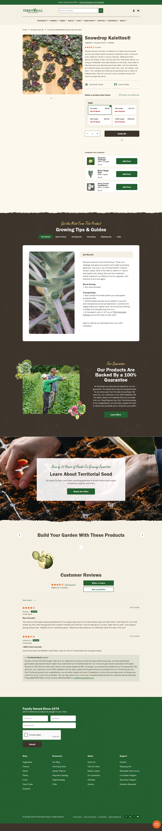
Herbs (25, 771)
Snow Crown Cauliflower (103, 184)
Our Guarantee (94, 775)
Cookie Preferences (114, 817)
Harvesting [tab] (91, 237)
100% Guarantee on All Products (91, 2)
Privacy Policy (77, 817)
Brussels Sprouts (37, 29)
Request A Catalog (60, 775)
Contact (123, 762)
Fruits (25, 779)
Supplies (26, 788)
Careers (91, 784)
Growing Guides (59, 766)
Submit (32, 744)
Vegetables (27, 762)
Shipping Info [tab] (106, 237)
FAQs (54, 784)
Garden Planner (59, 771)
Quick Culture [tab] (60, 237)
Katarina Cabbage (102, 158)
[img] (29, 608)
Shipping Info (125, 766)
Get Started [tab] (45, 237)
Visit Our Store (94, 766)
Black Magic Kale (103, 171)
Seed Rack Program (128, 779)
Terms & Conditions (90, 817)
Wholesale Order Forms (129, 771)
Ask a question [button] (98, 589)
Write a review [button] (98, 583)
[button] (90, 47)
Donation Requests (128, 784)
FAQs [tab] (119, 237)
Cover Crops (28, 784)
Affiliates (91, 779)
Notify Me (122, 133)
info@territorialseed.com (83, 678)
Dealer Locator (94, 771)
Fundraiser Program (128, 775)
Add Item (127, 161)
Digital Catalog (58, 779)
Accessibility (102, 817)
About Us (91, 762)
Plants (25, 775)
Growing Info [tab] (77, 237)
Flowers (26, 766)
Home (25, 29)
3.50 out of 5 (70, 584)
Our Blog (56, 762)
